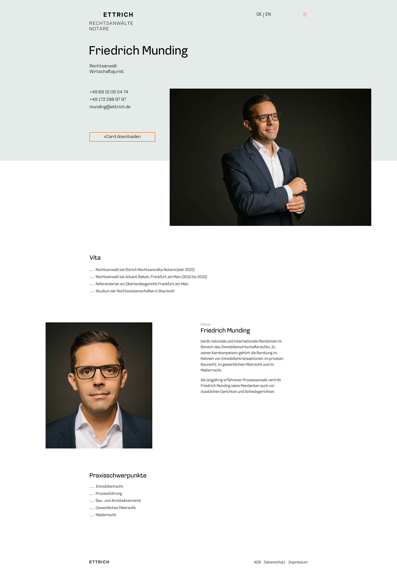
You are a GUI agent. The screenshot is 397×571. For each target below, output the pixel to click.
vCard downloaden (122, 136)
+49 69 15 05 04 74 (108, 92)
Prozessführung (109, 494)
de (259, 14)
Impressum (298, 562)
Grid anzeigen (8, 565)
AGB (257, 562)
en (268, 14)
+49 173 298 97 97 (107, 99)
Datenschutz (274, 562)
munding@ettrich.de (110, 107)
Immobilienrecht (109, 487)
